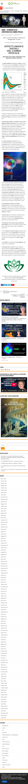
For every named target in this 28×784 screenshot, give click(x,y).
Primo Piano (4, 760)
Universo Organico (6, 764)
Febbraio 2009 (4, 683)
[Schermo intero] (25, 390)
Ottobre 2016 (4, 547)
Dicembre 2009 (4, 671)
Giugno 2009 (3, 676)
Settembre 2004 (4, 708)
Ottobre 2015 (4, 570)
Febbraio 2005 (4, 706)
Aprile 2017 (3, 538)
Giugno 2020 (3, 492)
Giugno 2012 (3, 641)
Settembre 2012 (4, 635)
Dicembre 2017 (4, 520)
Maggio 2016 (4, 554)
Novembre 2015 (4, 568)
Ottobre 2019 (4, 501)
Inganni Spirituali (6, 744)
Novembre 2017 (4, 522)
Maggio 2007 (4, 690)
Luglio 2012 (3, 639)
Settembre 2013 (4, 612)
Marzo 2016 (3, 559)
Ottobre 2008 (4, 685)
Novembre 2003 (4, 713)
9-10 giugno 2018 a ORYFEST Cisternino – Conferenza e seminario (18, 295)
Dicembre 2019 (4, 497)
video (3, 767)
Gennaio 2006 (4, 697)
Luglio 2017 (3, 531)
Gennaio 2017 (4, 543)
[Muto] (23, 390)
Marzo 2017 (3, 540)
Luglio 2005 (3, 699)
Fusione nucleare (5, 741)
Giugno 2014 (3, 595)
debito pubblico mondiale (12, 121)
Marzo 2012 (3, 648)
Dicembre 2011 (4, 653)
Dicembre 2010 (4, 660)
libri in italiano (5, 753)
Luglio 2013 (3, 614)
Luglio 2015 (3, 575)
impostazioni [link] (22, 778)
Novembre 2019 (4, 499)
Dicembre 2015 (4, 566)
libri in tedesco (5, 755)
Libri (3, 746)
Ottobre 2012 (4, 632)
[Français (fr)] (9, 369)
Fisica (3, 739)
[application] (14, 384)
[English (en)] (7, 369)
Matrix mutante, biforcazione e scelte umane (10, 291)
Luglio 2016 (3, 550)
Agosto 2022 (3, 481)
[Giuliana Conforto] (14, 3)
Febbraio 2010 (4, 667)
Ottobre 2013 (4, 609)
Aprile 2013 (3, 621)
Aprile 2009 (3, 678)
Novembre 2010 (4, 662)
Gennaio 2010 (4, 669)
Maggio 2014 (4, 598)
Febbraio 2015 (4, 584)
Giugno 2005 (3, 701)
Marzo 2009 (3, 681)
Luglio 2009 (3, 674)
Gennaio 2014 (4, 605)
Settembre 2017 (4, 527)
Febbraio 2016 (4, 561)
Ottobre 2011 (4, 655)
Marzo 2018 (3, 517)
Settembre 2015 (4, 573)
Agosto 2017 (3, 529)
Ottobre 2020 (4, 490)
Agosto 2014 (3, 591)
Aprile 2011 (3, 658)
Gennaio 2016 (4, 563)
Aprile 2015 (3, 579)
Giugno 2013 (3, 616)
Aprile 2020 (3, 494)
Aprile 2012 (3, 646)
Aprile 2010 (3, 664)
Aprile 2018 (3, 515)
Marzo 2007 (3, 692)
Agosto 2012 (3, 637)
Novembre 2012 (4, 630)
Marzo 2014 (3, 600)
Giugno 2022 (3, 483)
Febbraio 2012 (4, 651)
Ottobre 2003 (4, 715)
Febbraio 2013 (4, 625)
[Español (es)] (3, 369)
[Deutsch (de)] (5, 369)
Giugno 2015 (3, 577)
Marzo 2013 (3, 623)
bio (3, 730)
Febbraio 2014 (4, 602)
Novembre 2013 (4, 607)
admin (4, 34)
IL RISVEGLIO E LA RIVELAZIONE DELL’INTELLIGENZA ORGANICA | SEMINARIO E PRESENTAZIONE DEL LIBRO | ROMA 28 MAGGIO (14, 319)
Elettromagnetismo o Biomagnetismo (10, 734)
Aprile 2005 (3, 704)
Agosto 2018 (3, 508)
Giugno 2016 (3, 552)
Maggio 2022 (4, 485)
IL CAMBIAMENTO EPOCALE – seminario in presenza (12, 461)
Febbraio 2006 (4, 694)
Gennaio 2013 (4, 628)
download (4, 732)
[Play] (3, 390)
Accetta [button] (4, 781)
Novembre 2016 (4, 545)
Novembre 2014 (4, 586)
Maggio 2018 (4, 513)
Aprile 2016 (3, 556)
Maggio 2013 (4, 618)
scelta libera (16, 251)
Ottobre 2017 (4, 524)
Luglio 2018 (3, 510)
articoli (3, 728)
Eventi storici (5, 737)
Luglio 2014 (3, 593)
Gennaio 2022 (4, 487)
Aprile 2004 (3, 710)
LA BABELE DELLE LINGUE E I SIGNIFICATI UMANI (11, 463)
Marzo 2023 (3, 478)
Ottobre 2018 (4, 506)
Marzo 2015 (3, 582)
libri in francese (5, 748)
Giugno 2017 (3, 533)
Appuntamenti (7, 10)
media (3, 757)
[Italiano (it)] (1, 369)
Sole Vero (4, 762)
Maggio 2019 (4, 504)
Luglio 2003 (3, 717)
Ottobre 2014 (4, 589)
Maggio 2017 (4, 536)
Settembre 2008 (4, 687)
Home (1, 10)
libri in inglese (5, 751)
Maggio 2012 (4, 644)
